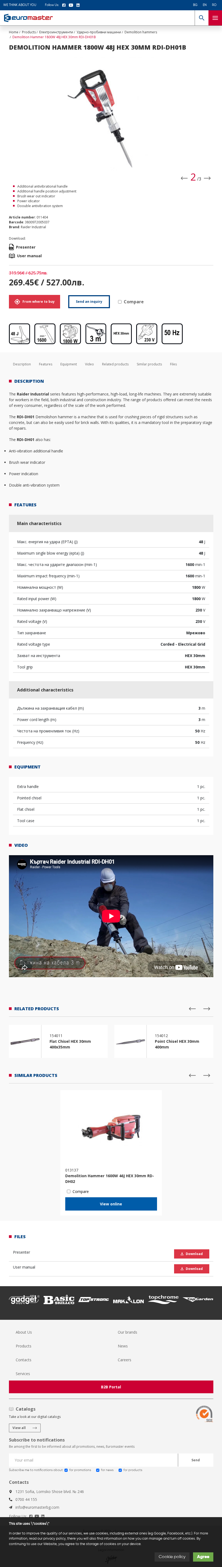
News (123, 1346)
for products (132, 1470)
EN (205, 5)
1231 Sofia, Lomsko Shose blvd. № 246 (49, 1491)
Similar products (149, 364)
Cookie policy (172, 1557)
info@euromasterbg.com (37, 1507)
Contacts (23, 1359)
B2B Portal (111, 1386)
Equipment (68, 364)
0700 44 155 (26, 1499)
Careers (124, 1359)
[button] (201, 17)
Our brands (127, 1332)
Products (23, 1346)
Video (89, 364)
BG (195, 5)
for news (107, 1470)
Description (22, 364)
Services (23, 1373)
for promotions (80, 1470)
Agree (203, 1557)
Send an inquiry (89, 301)
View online (111, 1203)
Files (173, 364)
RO (214, 5)
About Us (24, 1332)
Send (195, 1460)
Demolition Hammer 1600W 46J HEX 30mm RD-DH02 (109, 1178)
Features (45, 364)
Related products (115, 364)
